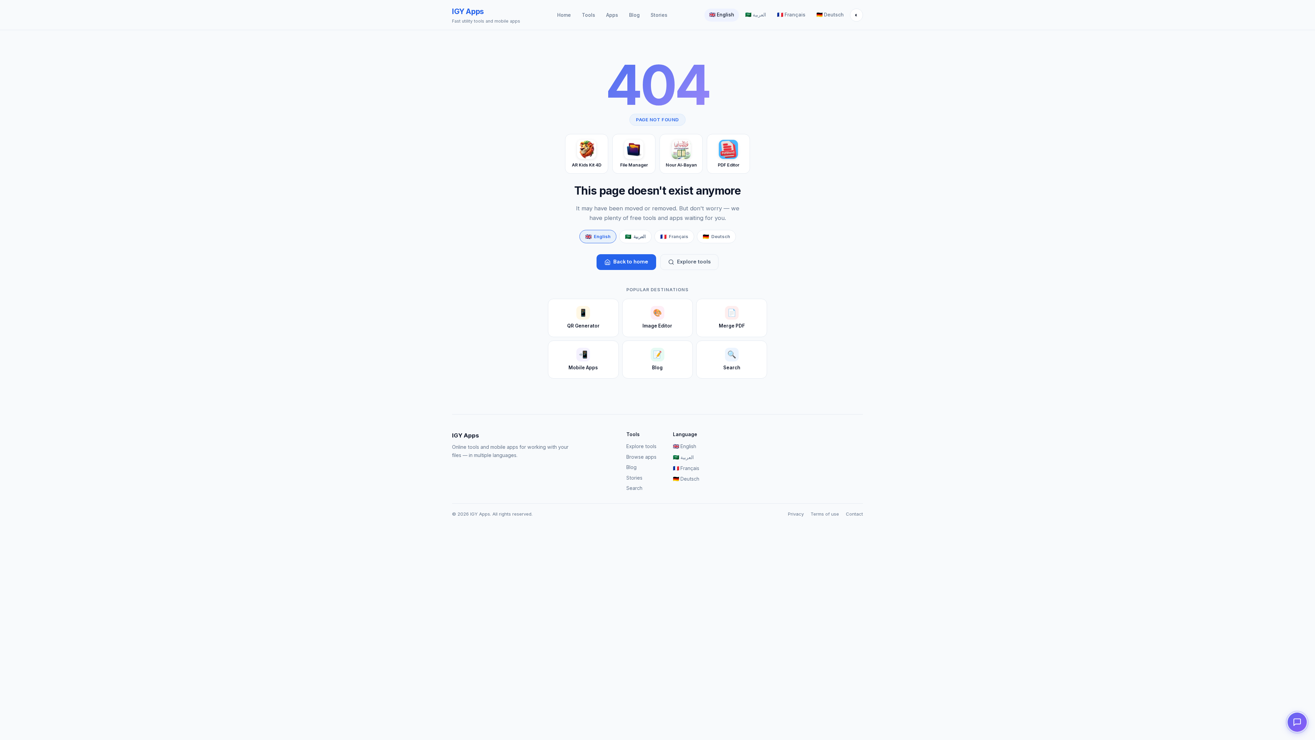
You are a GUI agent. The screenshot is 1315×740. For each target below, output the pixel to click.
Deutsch (830, 15)
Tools (588, 15)
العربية (755, 15)
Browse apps (641, 457)
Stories (659, 15)
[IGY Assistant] (1297, 722)
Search (634, 488)
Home (564, 15)
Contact (854, 514)
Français (791, 15)
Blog (634, 15)
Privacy (796, 514)
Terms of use (825, 514)
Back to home (630, 262)
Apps (612, 15)
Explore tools (694, 262)
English (721, 15)
